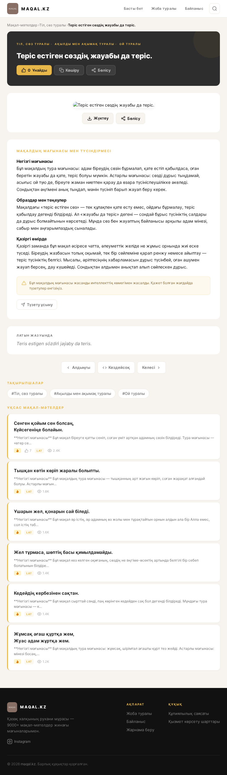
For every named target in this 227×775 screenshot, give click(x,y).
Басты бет (133, 8)
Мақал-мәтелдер (22, 25)
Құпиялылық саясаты (188, 713)
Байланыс (194, 8)
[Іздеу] (214, 8)
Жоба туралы (163, 8)
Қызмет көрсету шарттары (194, 721)
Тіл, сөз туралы (52, 25)
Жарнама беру (140, 729)
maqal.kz (28, 764)
